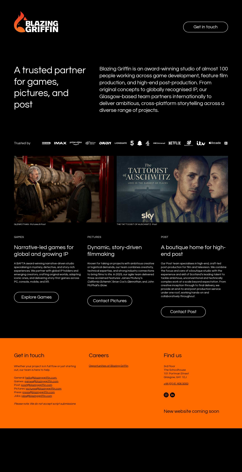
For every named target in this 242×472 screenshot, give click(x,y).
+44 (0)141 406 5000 (176, 383)
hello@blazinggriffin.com (41, 377)
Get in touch (206, 27)
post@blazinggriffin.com (36, 385)
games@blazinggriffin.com (41, 381)
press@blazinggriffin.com (38, 392)
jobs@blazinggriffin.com (36, 396)
